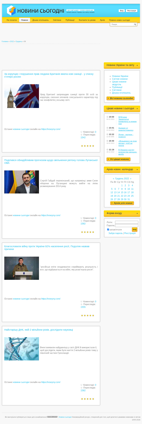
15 (122, 192)
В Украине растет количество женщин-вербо (127, 152)
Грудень (19, 41)
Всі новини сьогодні (121, 98)
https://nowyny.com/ (50, 129)
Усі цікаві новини (119, 159)
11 (132, 189)
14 (118, 192)
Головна (5, 41)
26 (112, 199)
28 (118, 199)
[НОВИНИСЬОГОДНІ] (40, 11)
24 (128, 196)
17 (128, 192)
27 (115, 199)
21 (118, 196)
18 (132, 192)
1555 (83, 307)
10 (128, 189)
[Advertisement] (52, 33)
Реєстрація (131, 11)
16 (125, 192)
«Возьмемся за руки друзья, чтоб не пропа (127, 143)
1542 (83, 137)
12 (112, 192)
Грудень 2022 (122, 178)
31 (128, 199)
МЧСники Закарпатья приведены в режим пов (127, 120)
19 (112, 196)
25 (132, 196)
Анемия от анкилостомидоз (125, 129)
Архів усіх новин (123, 203)
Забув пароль (115, 233)
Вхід (121, 11)
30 (125, 199)
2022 (12, 41)
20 (115, 196)
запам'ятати (115, 229)
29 (122, 199)
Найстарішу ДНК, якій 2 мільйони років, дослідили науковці (38, 329)
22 (122, 196)
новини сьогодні (21, 129)
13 (115, 192)
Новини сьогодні (65, 417)
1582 (83, 223)
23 (125, 196)
